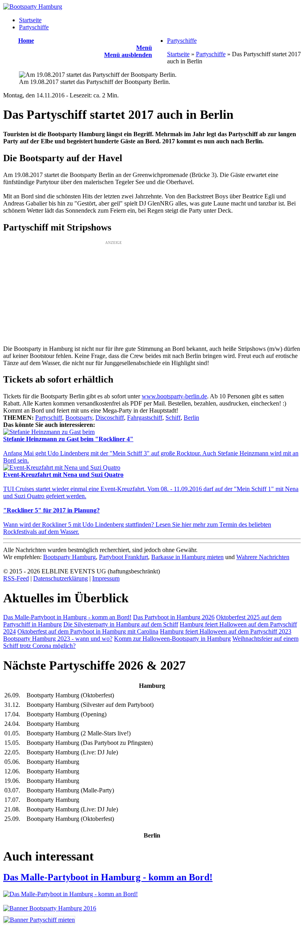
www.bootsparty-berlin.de (174, 396)
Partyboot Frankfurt (123, 557)
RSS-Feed (16, 578)
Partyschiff (48, 417)
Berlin (191, 417)
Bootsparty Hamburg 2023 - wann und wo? (57, 638)
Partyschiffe (34, 27)
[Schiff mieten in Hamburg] (39, 919)
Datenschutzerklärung (60, 578)
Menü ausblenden (128, 54)
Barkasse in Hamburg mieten (187, 557)
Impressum (106, 578)
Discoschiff (109, 417)
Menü (144, 47)
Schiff (172, 417)
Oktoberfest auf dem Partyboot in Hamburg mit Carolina (87, 631)
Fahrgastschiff (144, 417)
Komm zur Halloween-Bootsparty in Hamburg (172, 638)
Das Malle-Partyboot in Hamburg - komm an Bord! (67, 617)
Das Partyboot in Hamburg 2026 (174, 617)
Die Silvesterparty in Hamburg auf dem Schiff (120, 624)
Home (26, 40)
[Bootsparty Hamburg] (32, 6)
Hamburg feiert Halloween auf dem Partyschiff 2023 (225, 631)
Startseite (30, 20)
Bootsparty (78, 417)
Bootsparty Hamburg (69, 557)
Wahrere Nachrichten (262, 557)
